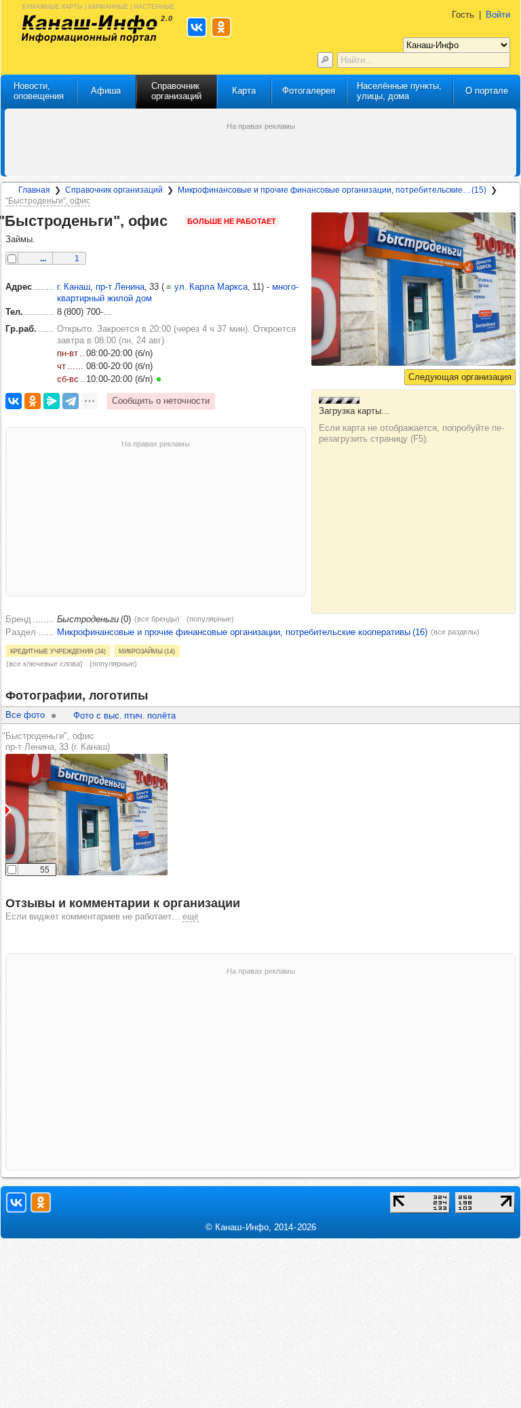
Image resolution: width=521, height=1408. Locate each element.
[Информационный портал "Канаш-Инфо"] (89, 29)
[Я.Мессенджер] (51, 401)
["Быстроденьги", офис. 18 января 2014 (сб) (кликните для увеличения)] (86, 814)
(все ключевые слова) (44, 664)
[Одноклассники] (32, 401)
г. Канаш (73, 287)
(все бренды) (157, 619)
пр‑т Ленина (120, 287)
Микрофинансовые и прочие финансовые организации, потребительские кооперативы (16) (242, 632)
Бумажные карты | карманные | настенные (98, 6)
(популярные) (210, 619)
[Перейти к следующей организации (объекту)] (460, 377)
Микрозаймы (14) (147, 650)
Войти (498, 14)
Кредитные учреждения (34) (58, 650)
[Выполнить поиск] (325, 60)
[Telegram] (70, 401)
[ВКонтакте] (13, 401)
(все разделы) (455, 632)
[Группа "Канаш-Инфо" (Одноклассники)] (41, 1202)
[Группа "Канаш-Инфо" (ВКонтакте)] (16, 1202)
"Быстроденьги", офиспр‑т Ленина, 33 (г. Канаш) (56, 741)
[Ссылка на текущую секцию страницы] (176, 221)
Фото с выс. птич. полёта (124, 715)
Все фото (25, 715)
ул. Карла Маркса (211, 287)
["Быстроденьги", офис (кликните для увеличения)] (413, 289)
